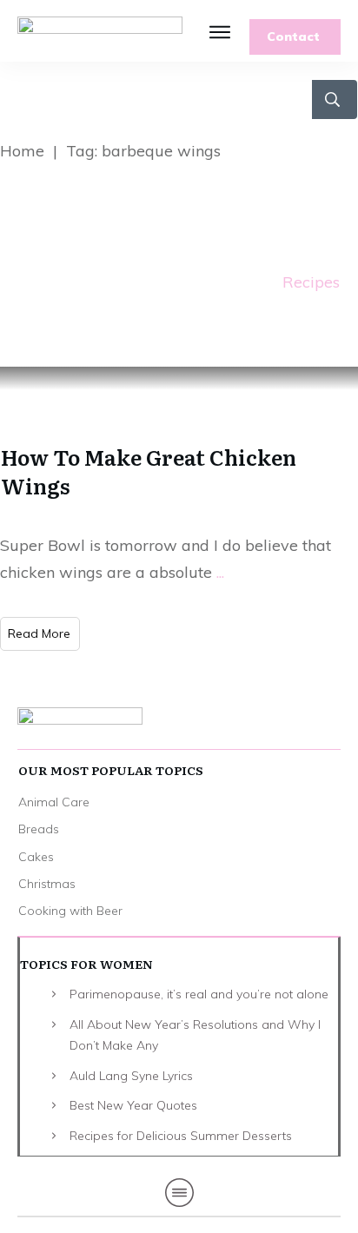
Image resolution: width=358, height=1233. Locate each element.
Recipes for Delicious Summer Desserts (181, 1136)
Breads (38, 829)
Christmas (47, 884)
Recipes (311, 282)
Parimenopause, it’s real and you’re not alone (199, 994)
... (220, 572)
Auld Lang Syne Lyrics (131, 1076)
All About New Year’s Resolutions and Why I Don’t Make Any (195, 1035)
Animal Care (54, 802)
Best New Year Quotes (133, 1105)
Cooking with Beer (70, 910)
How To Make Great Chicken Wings (148, 471)
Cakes (36, 857)
